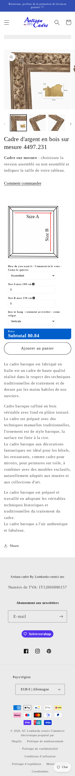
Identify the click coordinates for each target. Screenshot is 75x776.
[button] (6, 22)
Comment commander (22, 183)
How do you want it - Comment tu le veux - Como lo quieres (35, 268)
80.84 (33, 335)
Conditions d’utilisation (40, 756)
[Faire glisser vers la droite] (70, 124)
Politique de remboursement (45, 741)
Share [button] (14, 546)
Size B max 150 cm (36, 297)
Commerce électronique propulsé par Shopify (38, 736)
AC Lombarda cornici (36, 730)
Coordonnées (40, 771)
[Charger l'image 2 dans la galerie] (37, 123)
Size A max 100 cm (36, 284)
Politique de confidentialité (40, 748)
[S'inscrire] (61, 616)
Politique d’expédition (26, 764)
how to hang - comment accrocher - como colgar (34, 313)
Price (11, 331)
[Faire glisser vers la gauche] (4, 124)
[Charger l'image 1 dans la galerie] (18, 123)
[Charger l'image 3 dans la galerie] (56, 123)
